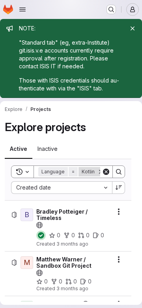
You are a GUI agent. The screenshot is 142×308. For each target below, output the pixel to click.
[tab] (18, 149)
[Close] (132, 28)
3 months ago (72, 244)
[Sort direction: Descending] (118, 187)
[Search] (118, 171)
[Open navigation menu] (22, 9)
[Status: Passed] (41, 235)
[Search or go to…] (111, 9)
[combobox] (61, 187)
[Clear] (106, 172)
